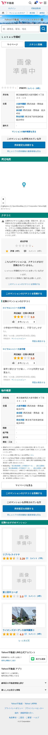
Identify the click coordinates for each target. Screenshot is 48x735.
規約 (16, 712)
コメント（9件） (35, 633)
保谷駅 (19, 110)
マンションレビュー (18, 338)
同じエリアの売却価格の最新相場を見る (24, 151)
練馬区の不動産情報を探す (12, 683)
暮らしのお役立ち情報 (10, 689)
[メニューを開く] (45, 3)
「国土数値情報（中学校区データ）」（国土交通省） (25, 468)
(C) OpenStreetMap (17, 206)
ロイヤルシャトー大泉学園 (14, 307)
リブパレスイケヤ (11, 554)
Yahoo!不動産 (17, 703)
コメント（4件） (35, 596)
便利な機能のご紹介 (8, 660)
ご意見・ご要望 (24, 717)
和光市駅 (20, 116)
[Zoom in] (3, 199)
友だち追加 (40, 658)
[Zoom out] (3, 203)
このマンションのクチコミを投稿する (24, 284)
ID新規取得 (36, 8)
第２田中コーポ (10, 592)
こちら (31, 455)
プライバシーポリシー (13, 708)
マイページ (12, 44)
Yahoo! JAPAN (31, 703)
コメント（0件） (34, 88)
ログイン (12, 8)
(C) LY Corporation (31, 206)
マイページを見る (24, 485)
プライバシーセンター (34, 708)
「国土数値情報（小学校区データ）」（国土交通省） (27, 466)
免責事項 (12, 717)
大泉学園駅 (21, 103)
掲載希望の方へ (26, 712)
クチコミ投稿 (35, 44)
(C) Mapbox (5, 206)
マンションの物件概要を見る (24, 131)
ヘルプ (36, 717)
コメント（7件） (36, 558)
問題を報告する (38, 341)
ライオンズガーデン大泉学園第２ (19, 630)
